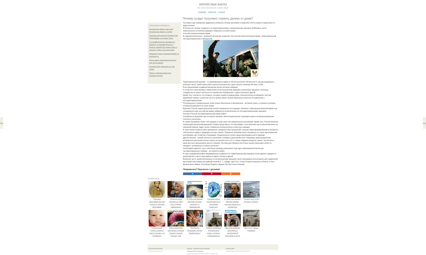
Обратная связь (230, 248)
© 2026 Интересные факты (155, 248)
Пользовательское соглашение (201, 248)
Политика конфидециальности (195, 251)
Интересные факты (213, 4)
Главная (202, 11)
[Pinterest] (211, 173)
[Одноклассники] (230, 173)
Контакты (189, 248)
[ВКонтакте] (192, 173)
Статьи (221, 11)
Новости (212, 11)
